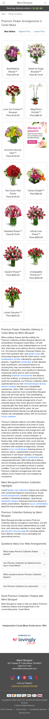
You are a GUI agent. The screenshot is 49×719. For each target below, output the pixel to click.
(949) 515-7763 (24, 665)
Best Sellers (9, 31)
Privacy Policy (21, 709)
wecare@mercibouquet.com (24, 668)
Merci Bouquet (24, 3)
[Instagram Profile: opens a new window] (12, 677)
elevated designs (31, 383)
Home (3, 14)
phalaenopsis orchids (10, 359)
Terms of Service (6, 709)
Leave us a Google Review (24, 685)
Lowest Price (39, 31)
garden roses (34, 353)
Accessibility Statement (38, 709)
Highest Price (24, 31)
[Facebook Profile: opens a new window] (18, 677)
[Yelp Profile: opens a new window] (36, 677)
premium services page (15, 530)
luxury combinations (39, 503)
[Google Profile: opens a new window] (30, 677)
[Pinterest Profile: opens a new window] (24, 677)
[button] (43, 712)
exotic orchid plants (30, 457)
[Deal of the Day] (36, 138)
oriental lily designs (9, 500)
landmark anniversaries (22, 375)
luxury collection (8, 416)
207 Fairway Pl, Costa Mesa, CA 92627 (25, 663)
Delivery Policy (24, 713)
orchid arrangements (10, 495)
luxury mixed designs (17, 449)
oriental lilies (26, 361)
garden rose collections (18, 490)
